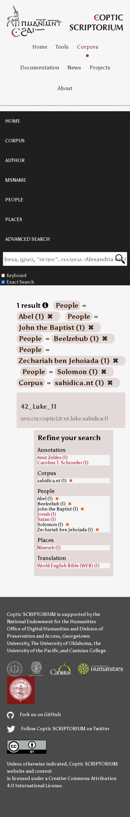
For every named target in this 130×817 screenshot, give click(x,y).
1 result (29, 305)
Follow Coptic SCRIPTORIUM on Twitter (65, 729)
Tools (62, 47)
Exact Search (20, 282)
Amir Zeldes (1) (52, 457)
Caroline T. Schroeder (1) (62, 462)
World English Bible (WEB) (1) (68, 565)
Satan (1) (46, 519)
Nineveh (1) (49, 547)
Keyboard (16, 275)
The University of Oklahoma (61, 643)
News (74, 67)
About (65, 88)
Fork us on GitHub (40, 715)
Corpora (87, 47)
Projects (99, 67)
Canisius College (87, 651)
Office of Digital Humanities (38, 629)
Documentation (39, 67)
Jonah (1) (46, 514)
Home (39, 47)
